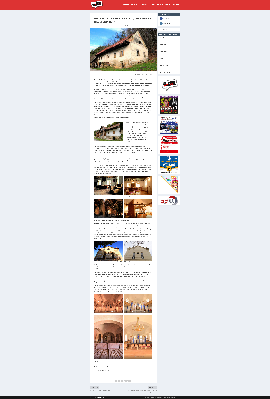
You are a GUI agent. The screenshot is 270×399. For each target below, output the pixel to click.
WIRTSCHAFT (163, 44)
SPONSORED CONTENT (165, 72)
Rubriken (134, 4)
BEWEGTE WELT (164, 51)
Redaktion (144, 4)
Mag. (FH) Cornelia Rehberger (108, 25)
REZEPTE (162, 58)
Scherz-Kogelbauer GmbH (99, 397)
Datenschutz (153, 397)
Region (128, 25)
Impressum (146, 397)
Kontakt (176, 4)
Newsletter (159, 397)
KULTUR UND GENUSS (165, 48)
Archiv (131, 25)
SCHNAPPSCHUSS (164, 65)
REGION (162, 37)
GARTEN (162, 55)
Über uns (168, 4)
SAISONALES (163, 62)
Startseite (125, 4)
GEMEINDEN (163, 41)
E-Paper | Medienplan (156, 4)
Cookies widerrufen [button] (171, 397)
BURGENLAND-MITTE (165, 69)
